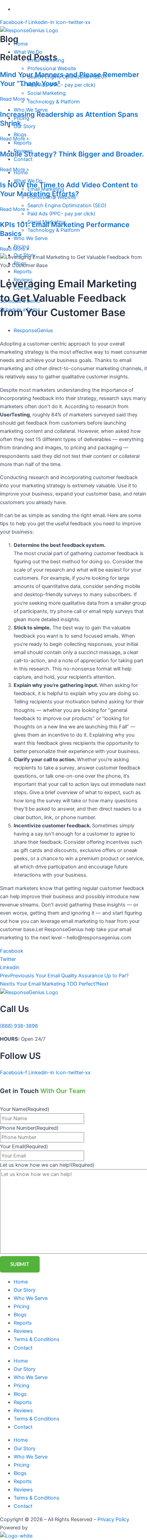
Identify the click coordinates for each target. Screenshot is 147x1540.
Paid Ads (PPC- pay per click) (61, 85)
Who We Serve (31, 110)
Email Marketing (45, 60)
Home (21, 44)
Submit (19, 1264)
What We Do (28, 52)
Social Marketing (46, 93)
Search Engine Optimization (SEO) (66, 77)
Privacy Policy (113, 1519)
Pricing (21, 118)
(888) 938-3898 (19, 1026)
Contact (23, 159)
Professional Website (51, 68)
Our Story (25, 126)
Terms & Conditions (36, 1339)
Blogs (20, 135)
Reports (23, 143)
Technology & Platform (53, 102)
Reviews (23, 151)
